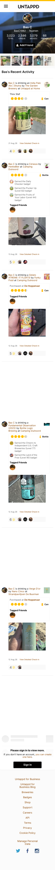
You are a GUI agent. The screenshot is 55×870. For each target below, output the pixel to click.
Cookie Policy (27, 832)
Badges (27, 797)
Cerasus (33, 164)
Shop (28, 802)
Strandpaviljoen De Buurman (23, 594)
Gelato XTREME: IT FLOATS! (22, 276)
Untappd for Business (27, 779)
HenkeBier (13, 166)
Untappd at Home (30, 88)
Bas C (11, 83)
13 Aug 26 (12, 254)
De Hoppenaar (32, 285)
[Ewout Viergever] (25, 353)
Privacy (27, 827)
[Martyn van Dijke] (25, 262)
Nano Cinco (18, 591)
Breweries (27, 792)
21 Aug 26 (12, 143)
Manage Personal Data (27, 842)
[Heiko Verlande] (31, 151)
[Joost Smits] (20, 151)
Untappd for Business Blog (27, 785)
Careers (27, 812)
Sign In (27, 764)
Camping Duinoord (27, 280)
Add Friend (26, 45)
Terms (27, 822)
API (27, 817)
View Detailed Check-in (29, 143)
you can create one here (37, 755)
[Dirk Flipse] (25, 151)
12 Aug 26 (12, 346)
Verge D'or (34, 588)
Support (27, 807)
